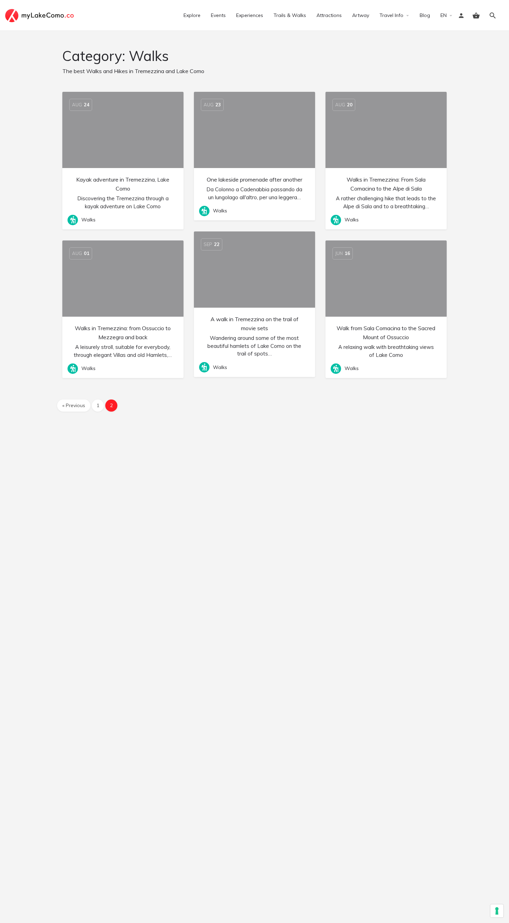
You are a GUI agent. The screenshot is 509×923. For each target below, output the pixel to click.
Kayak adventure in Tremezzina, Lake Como (122, 184)
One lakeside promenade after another (254, 179)
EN (443, 15)
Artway (360, 15)
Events (218, 15)
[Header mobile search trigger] (493, 15)
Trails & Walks (290, 15)
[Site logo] (40, 14)
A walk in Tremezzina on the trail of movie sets (254, 324)
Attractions (329, 15)
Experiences (249, 15)
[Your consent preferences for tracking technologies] (496, 910)
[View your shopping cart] (476, 15)
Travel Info (391, 15)
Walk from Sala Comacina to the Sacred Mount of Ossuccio (386, 333)
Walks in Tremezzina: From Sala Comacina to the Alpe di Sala (386, 184)
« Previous (73, 405)
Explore (192, 15)
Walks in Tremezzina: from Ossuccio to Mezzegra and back (123, 333)
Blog (425, 15)
